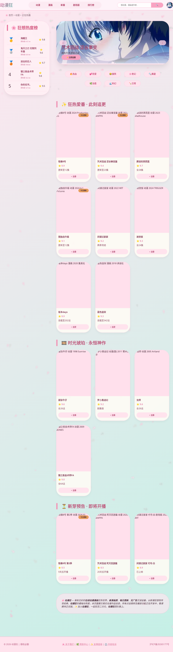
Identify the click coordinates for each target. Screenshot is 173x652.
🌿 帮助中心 (82, 644)
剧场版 (76, 5)
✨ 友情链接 (96, 644)
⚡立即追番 (71, 57)
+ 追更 (73, 327)
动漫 (38, 5)
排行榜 (91, 5)
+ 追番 (73, 176)
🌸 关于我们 (68, 644)
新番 (63, 5)
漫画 (50, 5)
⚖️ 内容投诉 (111, 644)
